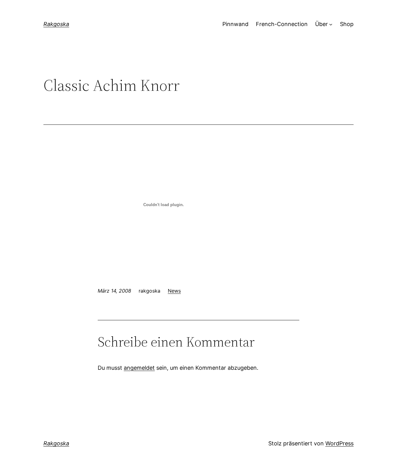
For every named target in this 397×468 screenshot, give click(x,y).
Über (321, 24)
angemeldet (139, 367)
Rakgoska (56, 24)
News (174, 291)
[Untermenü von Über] (330, 24)
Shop (347, 24)
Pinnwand (235, 24)
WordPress (339, 443)
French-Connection (282, 24)
